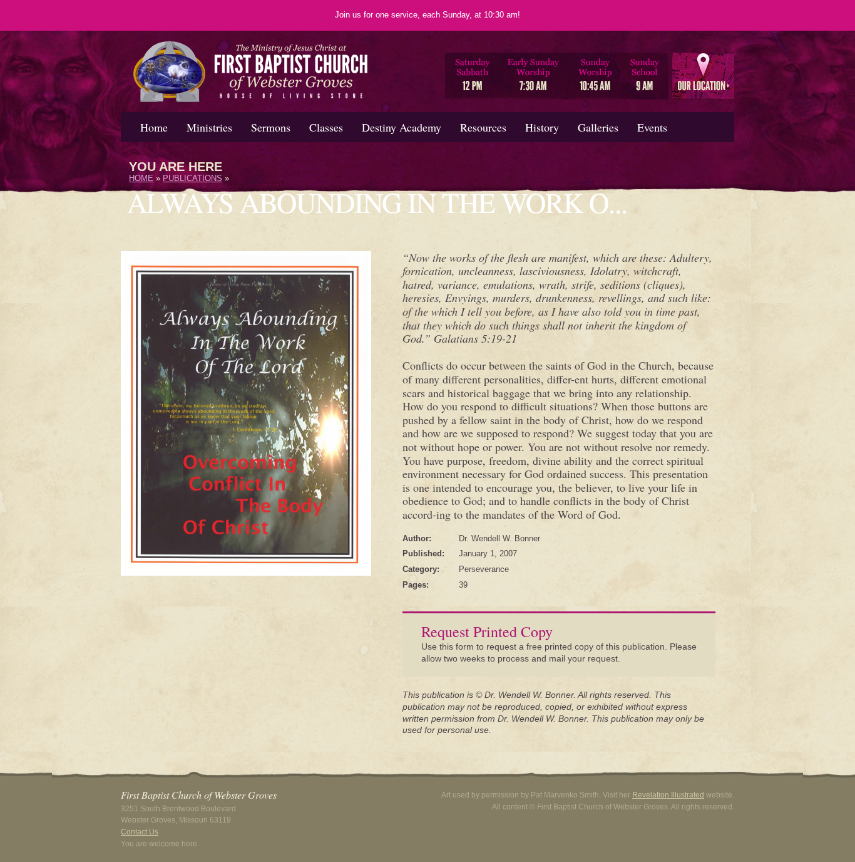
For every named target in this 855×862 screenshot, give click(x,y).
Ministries (209, 127)
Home (154, 127)
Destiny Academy (401, 127)
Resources (483, 127)
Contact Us (139, 832)
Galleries (598, 127)
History (542, 127)
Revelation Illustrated (668, 795)
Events (652, 127)
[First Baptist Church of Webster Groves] (251, 106)
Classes (326, 127)
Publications (192, 178)
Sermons (270, 127)
